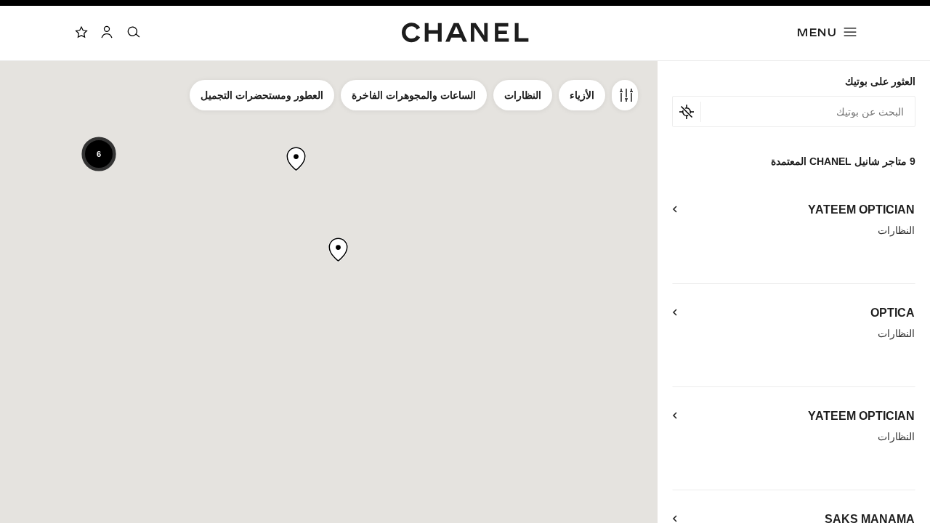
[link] (81, 32)
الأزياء (582, 95)
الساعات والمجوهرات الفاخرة (414, 95)
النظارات (522, 95)
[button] (338, 250)
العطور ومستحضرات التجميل (262, 95)
